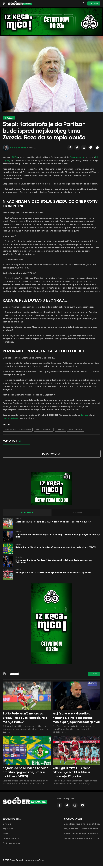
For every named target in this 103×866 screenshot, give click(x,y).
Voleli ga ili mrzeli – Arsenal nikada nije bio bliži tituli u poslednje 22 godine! (53, 573)
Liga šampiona (75, 430)
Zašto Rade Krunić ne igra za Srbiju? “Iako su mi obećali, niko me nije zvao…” (53, 522)
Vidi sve (94, 674)
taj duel (85, 415)
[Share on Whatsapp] (97, 148)
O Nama (7, 824)
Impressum (8, 829)
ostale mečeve (10, 418)
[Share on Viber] (90, 148)
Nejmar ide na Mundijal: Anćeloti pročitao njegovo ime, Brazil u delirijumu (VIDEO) (55, 547)
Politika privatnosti (12, 843)
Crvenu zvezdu (76, 157)
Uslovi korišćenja (11, 838)
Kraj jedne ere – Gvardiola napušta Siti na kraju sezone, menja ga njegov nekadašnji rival (57, 535)
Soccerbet (94, 3)
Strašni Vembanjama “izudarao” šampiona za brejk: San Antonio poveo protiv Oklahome (53, 561)
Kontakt (6, 833)
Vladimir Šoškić (18, 147)
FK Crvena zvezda (44, 430)
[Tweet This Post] (77, 148)
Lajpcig (60, 430)
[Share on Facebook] (70, 148)
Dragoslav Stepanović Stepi (18, 430)
